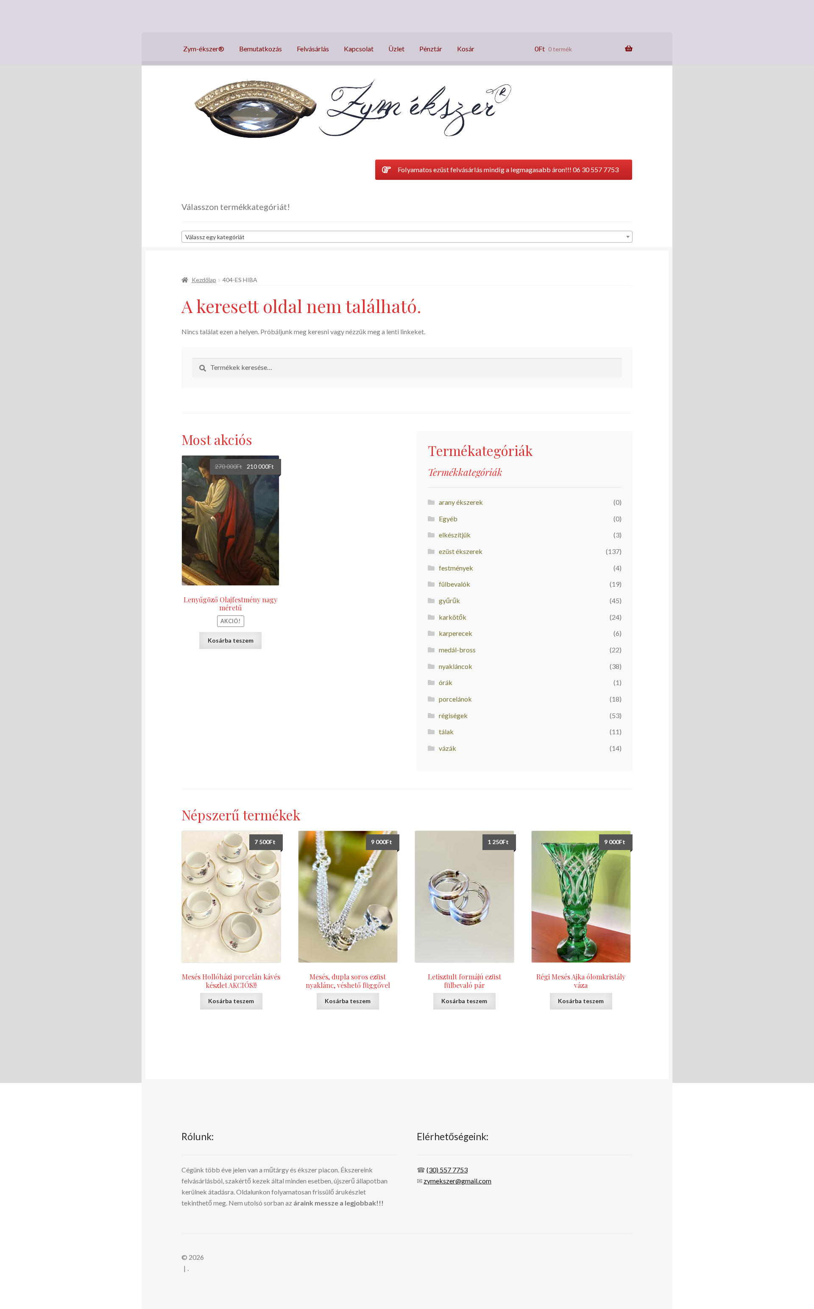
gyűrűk (449, 600)
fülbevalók (454, 584)
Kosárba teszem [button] (231, 640)
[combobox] (407, 237)
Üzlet (396, 49)
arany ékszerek (461, 502)
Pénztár (430, 49)
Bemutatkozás (260, 49)
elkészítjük (455, 535)
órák (445, 682)
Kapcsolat (359, 49)
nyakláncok (455, 666)
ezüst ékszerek (460, 551)
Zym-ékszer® (203, 49)
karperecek (455, 633)
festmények (456, 568)
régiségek (453, 715)
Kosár (465, 49)
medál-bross (457, 650)
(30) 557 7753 (447, 1170)
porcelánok (455, 699)
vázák (447, 748)
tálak (446, 731)
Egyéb (448, 519)
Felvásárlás (313, 49)
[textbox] (407, 237)
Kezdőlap (204, 279)
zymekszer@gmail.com (457, 1181)
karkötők (452, 617)
